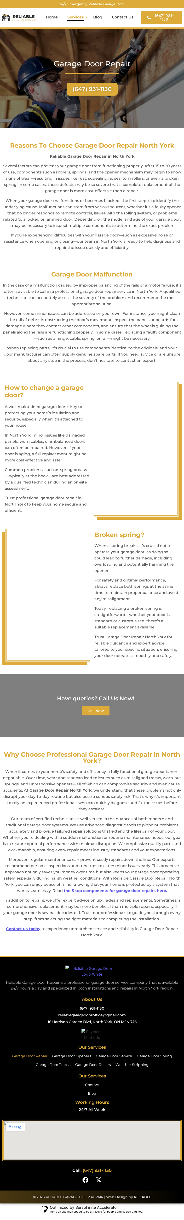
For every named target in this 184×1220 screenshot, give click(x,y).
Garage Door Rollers (93, 1064)
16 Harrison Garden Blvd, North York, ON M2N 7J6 (92, 1021)
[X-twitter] (99, 1180)
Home (52, 17)
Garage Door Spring (154, 1056)
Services (75, 17)
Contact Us (122, 17)
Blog (97, 17)
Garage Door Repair (29, 1056)
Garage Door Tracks (53, 1064)
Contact (92, 1084)
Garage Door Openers (71, 1056)
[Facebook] (86, 1180)
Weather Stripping (132, 1064)
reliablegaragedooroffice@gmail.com (92, 1015)
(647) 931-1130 (92, 1008)
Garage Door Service (114, 1056)
